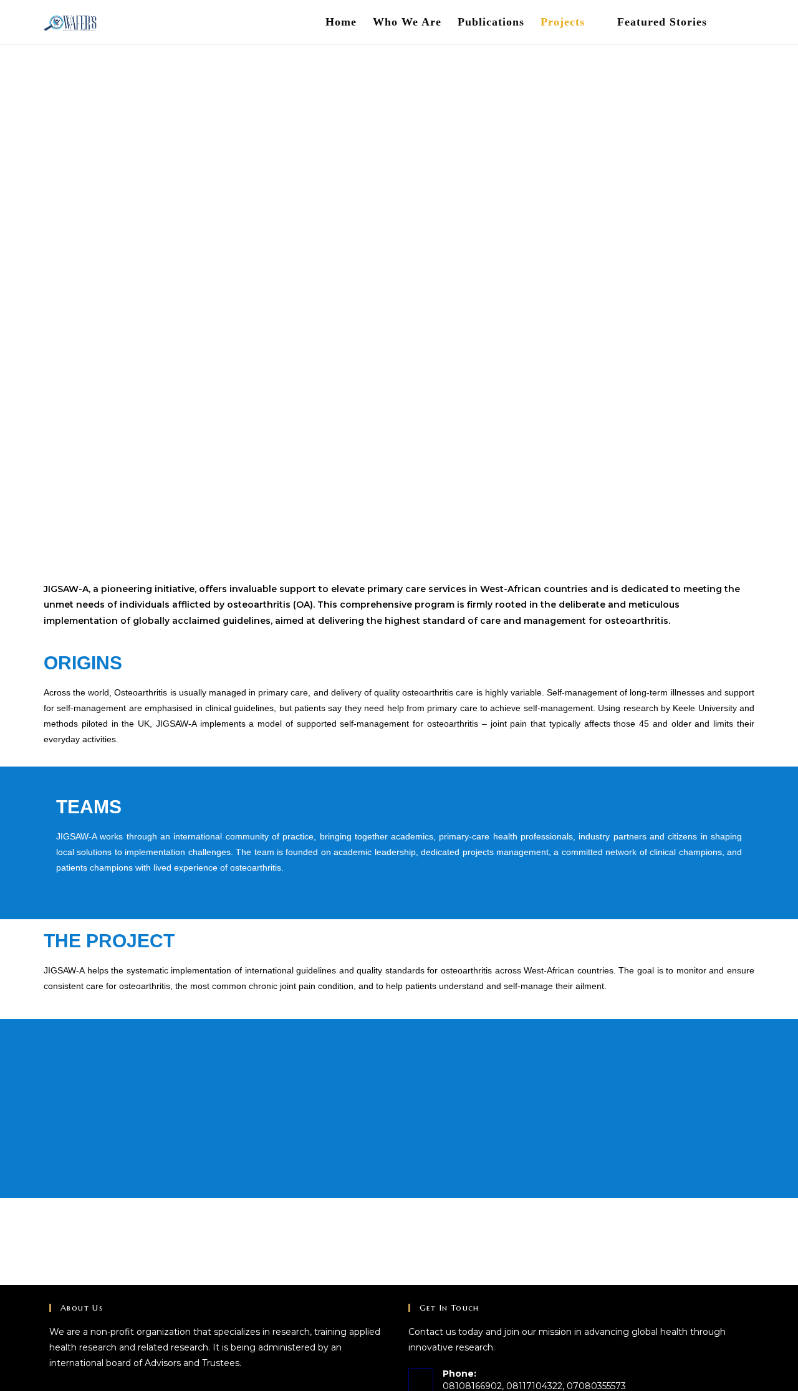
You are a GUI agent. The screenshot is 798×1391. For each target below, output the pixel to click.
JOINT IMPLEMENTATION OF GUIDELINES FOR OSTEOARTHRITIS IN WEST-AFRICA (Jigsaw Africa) (399, 288)
